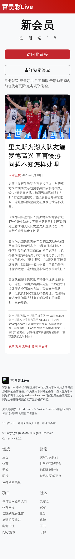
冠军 (43, 507)
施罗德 (13, 346)
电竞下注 (8, 526)
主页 (5, 457)
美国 (35, 346)
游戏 (5, 470)
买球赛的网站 (49, 457)
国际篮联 (14, 175)
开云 (43, 526)
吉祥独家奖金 (38, 70)
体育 (5, 463)
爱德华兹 (24, 346)
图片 (5, 476)
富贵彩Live (17, 7)
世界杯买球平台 (50, 463)
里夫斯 (43, 346)
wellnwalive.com (35, 395)
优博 (43, 520)
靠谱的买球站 (11, 520)
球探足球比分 (49, 470)
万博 (43, 532)
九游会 (44, 501)
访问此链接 (37, 54)
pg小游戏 (8, 532)
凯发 (43, 513)
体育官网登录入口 (14, 501)
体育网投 (8, 507)
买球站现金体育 (13, 513)
